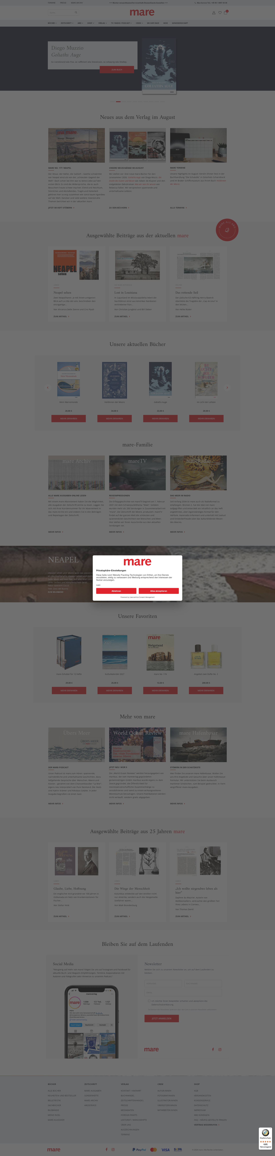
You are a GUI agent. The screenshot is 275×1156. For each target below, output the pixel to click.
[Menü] (270, 1128)
